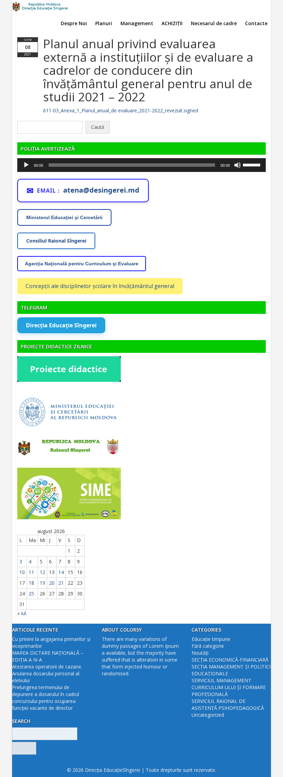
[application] (141, 165)
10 (22, 572)
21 (61, 583)
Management (136, 23)
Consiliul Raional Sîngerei (56, 240)
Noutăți (200, 653)
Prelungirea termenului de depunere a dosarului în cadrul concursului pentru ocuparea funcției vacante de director (45, 697)
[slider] (252, 164)
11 (31, 572)
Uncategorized (208, 715)
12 (42, 572)
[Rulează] (26, 165)
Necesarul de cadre (214, 23)
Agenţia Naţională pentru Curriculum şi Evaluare (81, 263)
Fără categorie (208, 646)
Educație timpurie (211, 639)
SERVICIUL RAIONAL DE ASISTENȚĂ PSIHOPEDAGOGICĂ (228, 704)
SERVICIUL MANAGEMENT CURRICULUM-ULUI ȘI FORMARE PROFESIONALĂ (229, 687)
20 (52, 583)
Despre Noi (74, 23)
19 (42, 583)
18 (31, 583)
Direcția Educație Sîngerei (61, 325)
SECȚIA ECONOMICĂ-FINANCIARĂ (230, 659)
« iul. (22, 613)
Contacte (256, 23)
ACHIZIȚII (172, 23)
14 (61, 572)
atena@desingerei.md (101, 190)
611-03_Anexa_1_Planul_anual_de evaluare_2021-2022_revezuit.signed (120, 110)
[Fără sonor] (237, 165)
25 (31, 593)
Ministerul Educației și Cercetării (64, 217)
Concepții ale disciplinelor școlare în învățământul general (100, 286)
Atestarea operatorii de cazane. (47, 666)
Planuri (103, 23)
